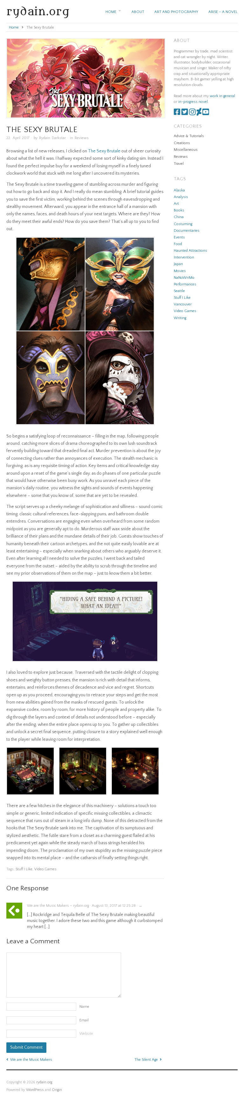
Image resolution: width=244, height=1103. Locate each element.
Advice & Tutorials (189, 136)
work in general (222, 96)
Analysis (181, 197)
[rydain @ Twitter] (184, 113)
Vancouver (183, 304)
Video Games (45, 869)
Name (84, 1007)
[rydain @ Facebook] (177, 113)
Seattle (179, 291)
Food (178, 244)
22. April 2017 (18, 138)
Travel (179, 164)
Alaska (179, 190)
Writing (180, 318)
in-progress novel (193, 102)
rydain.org (38, 11)
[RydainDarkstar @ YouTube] (205, 113)
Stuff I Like (24, 869)
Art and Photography (176, 12)
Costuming (183, 224)
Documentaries (187, 231)
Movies (180, 271)
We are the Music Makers (31, 1060)
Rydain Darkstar (52, 138)
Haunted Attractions (190, 251)
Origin (57, 1090)
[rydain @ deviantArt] (199, 113)
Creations (182, 143)
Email (84, 1020)
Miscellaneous (186, 150)
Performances (185, 284)
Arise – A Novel (223, 12)
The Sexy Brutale (104, 151)
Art (176, 204)
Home (110, 12)
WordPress (35, 1090)
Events (179, 237)
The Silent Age (146, 1060)
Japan (178, 264)
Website (86, 1034)
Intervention (184, 257)
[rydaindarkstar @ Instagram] (192, 113)
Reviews (82, 138)
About (138, 12)
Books (179, 210)
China (179, 217)
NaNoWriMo (184, 278)
